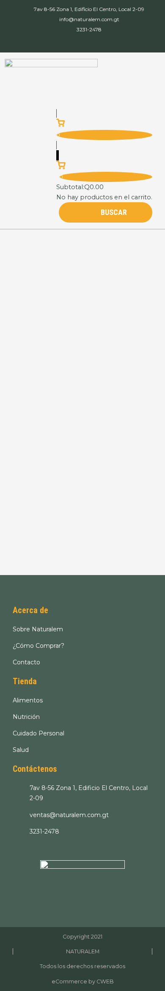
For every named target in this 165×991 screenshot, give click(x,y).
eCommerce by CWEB (83, 981)
